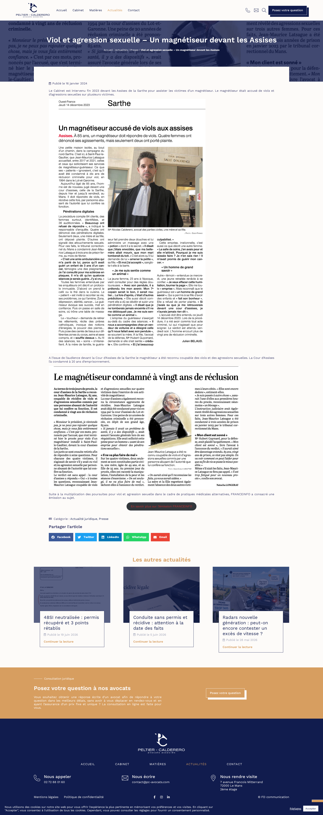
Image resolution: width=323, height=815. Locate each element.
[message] (256, 10)
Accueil (61, 10)
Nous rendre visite (238, 776)
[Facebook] (155, 797)
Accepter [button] (310, 808)
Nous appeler (57, 776)
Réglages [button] (295, 808)
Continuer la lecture (58, 641)
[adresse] (213, 778)
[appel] (248, 10)
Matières (95, 10)
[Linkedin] (168, 797)
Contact (134, 10)
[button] (264, 10)
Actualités (114, 10)
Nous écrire (143, 776)
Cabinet (78, 10)
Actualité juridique (83, 519)
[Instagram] (161, 797)
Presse (134, 49)
